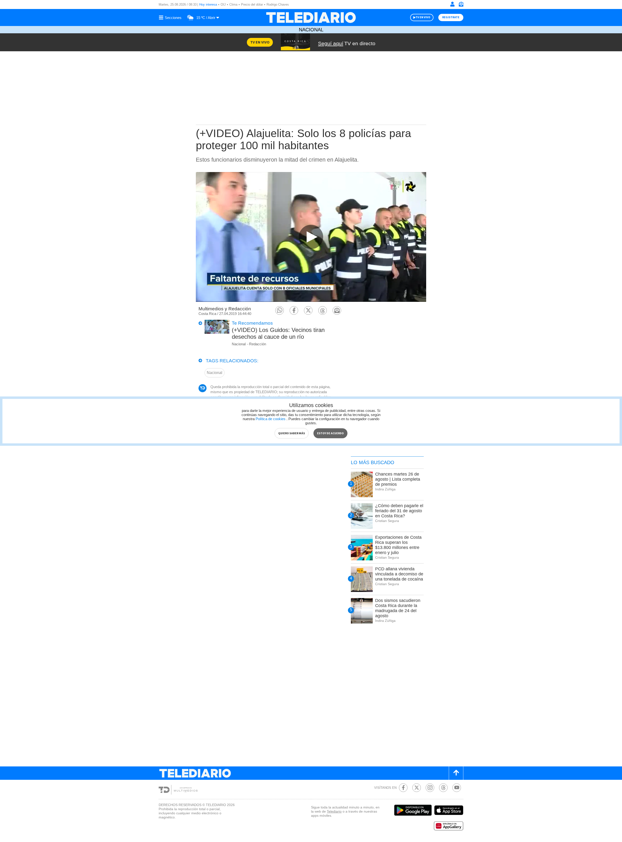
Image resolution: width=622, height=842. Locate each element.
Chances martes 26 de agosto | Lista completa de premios (397, 479)
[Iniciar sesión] (452, 4)
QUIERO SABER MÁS (291, 433)
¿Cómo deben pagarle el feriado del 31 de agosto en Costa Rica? (399, 510)
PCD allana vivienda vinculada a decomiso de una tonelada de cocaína (399, 574)
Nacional (311, 29)
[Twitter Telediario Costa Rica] (416, 787)
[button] (280, 310)
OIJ (223, 4)
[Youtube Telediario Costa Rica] (456, 787)
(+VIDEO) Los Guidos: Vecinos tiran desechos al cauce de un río (278, 333)
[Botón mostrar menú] (171, 17)
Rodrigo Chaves (278, 4)
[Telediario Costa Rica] (311, 17)
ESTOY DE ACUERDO (330, 433)
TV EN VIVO (422, 17)
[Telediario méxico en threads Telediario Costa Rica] (443, 787)
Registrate (450, 17)
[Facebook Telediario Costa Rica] (403, 787)
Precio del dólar (252, 4)
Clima (233, 4)
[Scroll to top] (456, 773)
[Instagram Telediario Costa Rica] (430, 787)
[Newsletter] (460, 5)
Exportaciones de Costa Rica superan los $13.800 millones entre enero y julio (398, 545)
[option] (311, 237)
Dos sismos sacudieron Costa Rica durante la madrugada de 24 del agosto (397, 608)
